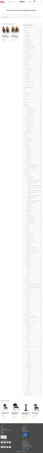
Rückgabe (23, 428)
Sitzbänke (26, 104)
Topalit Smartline (29, 342)
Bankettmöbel (27, 30)
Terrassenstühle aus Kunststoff (31, 167)
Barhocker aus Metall (30, 138)
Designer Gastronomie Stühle (30, 68)
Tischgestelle (27, 314)
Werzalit (28, 344)
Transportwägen (28, 39)
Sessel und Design (27, 102)
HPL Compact (29, 205)
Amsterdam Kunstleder (30, 121)
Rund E (28, 232)
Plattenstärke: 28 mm (30, 207)
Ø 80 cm (29, 392)
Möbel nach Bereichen (28, 93)
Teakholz (28, 340)
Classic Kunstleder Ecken (30, 112)
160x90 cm (29, 350)
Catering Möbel (28, 34)
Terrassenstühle (28, 163)
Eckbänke (27, 106)
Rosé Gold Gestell (29, 215)
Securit (26, 100)
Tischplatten (26, 319)
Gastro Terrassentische (29, 148)
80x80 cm (28, 306)
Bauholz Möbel (28, 146)
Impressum (2, 433)
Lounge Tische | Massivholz (31, 253)
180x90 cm (29, 352)
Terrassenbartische (28, 161)
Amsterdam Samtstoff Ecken (31, 110)
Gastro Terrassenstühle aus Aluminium (32, 165)
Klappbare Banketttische (29, 36)
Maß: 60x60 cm (29, 262)
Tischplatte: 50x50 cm (31, 217)
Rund (27, 224)
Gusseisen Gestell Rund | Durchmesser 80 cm (33, 287)
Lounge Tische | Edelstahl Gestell (32, 247)
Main (25, 89)
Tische (26, 171)
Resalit (29, 270)
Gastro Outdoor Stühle (29, 70)
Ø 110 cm (29, 386)
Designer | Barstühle (29, 53)
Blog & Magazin (24, 427)
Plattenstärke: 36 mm (30, 209)
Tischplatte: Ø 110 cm (30, 243)
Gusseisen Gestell (29, 178)
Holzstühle (27, 74)
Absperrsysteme (28, 144)
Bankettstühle (28, 32)
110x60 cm (28, 293)
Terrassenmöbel (27, 142)
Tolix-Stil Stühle (28, 85)
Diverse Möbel (27, 62)
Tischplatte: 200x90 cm (30, 241)
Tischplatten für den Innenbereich (31, 346)
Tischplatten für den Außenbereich (31, 321)
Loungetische (28, 245)
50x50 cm (28, 300)
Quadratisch (28, 211)
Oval (27, 228)
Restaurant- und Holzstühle (30, 81)
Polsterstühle (28, 79)
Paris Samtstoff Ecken (30, 117)
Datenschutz (2, 432)
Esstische (27, 226)
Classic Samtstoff (29, 127)
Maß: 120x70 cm (29, 150)
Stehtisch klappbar (28, 289)
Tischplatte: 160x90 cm (30, 236)
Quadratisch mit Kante (30, 365)
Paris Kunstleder (29, 129)
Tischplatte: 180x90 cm (30, 238)
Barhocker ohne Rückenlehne (29, 41)
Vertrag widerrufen (3, 428)
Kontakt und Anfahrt (25, 431)
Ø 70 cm (29, 390)
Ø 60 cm (29, 388)
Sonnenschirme (28, 159)
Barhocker (27, 136)
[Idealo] (26, 435)
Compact (28, 323)
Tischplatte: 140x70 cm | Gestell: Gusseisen (34, 190)
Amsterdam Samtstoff (30, 123)
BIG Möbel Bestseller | (28, 43)
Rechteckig (28, 213)
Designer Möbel (27, 51)
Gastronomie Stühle (27, 64)
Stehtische (27, 291)
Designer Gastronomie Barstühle (30, 47)
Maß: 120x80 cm (29, 152)
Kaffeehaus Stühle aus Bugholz (29, 87)
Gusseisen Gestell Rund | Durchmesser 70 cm (33, 285)
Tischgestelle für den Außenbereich (31, 169)
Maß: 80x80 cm (29, 157)
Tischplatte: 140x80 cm (30, 234)
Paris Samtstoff (29, 131)
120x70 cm (28, 295)
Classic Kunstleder (29, 125)
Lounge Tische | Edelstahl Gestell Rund (32, 249)
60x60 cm (28, 302)
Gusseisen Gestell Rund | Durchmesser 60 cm (33, 283)
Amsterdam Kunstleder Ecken (31, 108)
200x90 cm (29, 382)
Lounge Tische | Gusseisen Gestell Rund (33, 251)
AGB (1, 427)
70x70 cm (28, 304)
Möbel (25, 91)
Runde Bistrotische (28, 281)
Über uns (2, 431)
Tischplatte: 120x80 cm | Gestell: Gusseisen (34, 185)
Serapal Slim (28, 338)
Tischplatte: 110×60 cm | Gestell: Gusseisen (34, 180)
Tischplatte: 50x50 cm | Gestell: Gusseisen (34, 195)
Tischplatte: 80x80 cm (31, 222)
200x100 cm (30, 354)
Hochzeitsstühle (28, 72)
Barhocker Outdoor (29, 140)
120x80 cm (29, 373)
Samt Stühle (27, 83)
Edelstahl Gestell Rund (30, 176)
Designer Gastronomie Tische (30, 49)
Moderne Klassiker (27, 98)
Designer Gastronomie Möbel (29, 45)
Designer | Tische (28, 60)
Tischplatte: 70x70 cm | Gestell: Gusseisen (34, 200)
